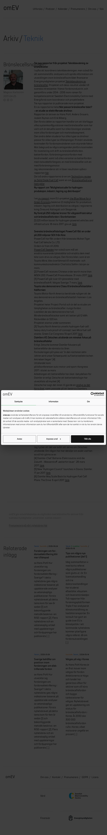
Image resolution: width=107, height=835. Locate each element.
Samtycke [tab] (18, 402)
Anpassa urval (52, 439)
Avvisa (19, 439)
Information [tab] (53, 402)
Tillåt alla (87, 439)
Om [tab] (88, 402)
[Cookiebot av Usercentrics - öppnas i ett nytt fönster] (92, 394)
